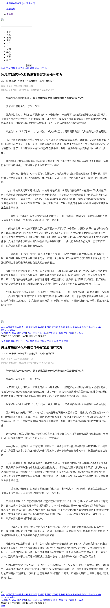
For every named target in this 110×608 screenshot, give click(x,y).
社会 (37, 68)
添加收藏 (10, 9)
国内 (8, 68)
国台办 (68, 327)
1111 (3, 606)
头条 (3, 68)
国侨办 (75, 327)
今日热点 (78, 333)
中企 (3, 327)
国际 (13, 68)
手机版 (9, 14)
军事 (61, 333)
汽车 (42, 68)
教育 (55, 333)
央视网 (41, 327)
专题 (71, 333)
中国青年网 (22, 327)
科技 (47, 68)
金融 (27, 68)
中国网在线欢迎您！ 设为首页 (20, 3)
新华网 (9, 86)
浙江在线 (88, 327)
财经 (18, 68)
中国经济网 (11, 327)
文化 (66, 333)
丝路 (32, 68)
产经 (22, 68)
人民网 (61, 327)
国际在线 (32, 327)
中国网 (48, 327)
